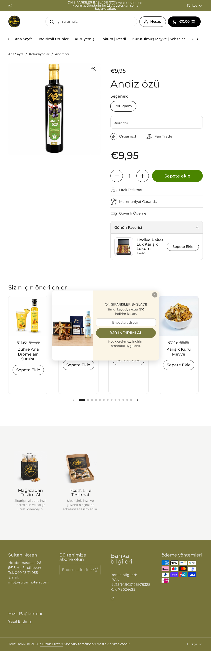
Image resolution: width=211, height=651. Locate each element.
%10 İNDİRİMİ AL (126, 332)
